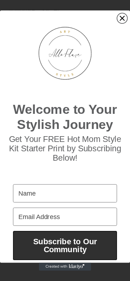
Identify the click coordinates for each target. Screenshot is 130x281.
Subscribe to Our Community (65, 245)
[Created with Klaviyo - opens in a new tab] (65, 267)
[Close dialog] (122, 18)
